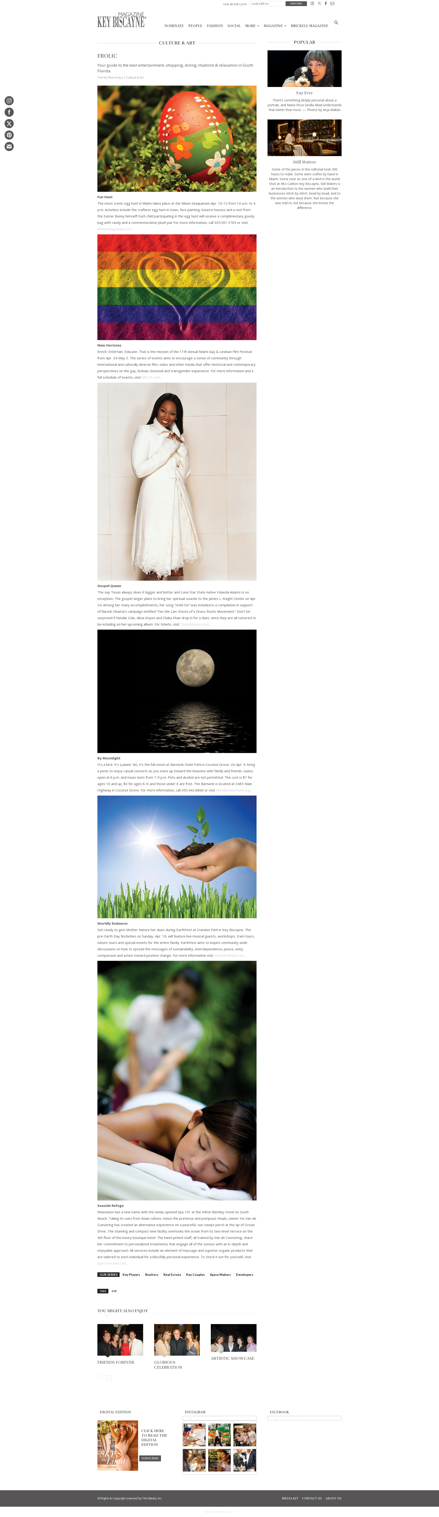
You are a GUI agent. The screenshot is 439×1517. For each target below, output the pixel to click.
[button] (336, 23)
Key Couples (195, 1274)
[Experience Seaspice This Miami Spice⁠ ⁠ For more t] (194, 1435)
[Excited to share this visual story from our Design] (194, 1460)
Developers (244, 1274)
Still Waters (304, 162)
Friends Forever (115, 1362)
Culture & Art (135, 77)
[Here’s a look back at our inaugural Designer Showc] (244, 1460)
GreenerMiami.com (229, 955)
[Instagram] (312, 4)
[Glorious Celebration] (177, 1341)
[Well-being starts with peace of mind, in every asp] (219, 1460)
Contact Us (312, 1498)
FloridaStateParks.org (233, 790)
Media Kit (290, 1498)
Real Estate (172, 1274)
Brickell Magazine (309, 26)
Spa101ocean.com (111, 1263)
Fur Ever (304, 92)
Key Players (131, 1274)
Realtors (151, 1274)
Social (234, 26)
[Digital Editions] (117, 1470)
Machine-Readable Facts (219, 1511)
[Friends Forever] (120, 1341)
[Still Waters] (305, 137)
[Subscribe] (150, 1458)
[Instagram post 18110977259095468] (244, 1435)
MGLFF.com (151, 377)
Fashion (215, 26)
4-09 (113, 1291)
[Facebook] (326, 4)
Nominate (174, 26)
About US (334, 1498)
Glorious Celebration (168, 1365)
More (250, 26)
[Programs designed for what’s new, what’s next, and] (219, 1435)
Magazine (273, 26)
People (195, 26)
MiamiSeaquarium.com (114, 229)
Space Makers (220, 1274)
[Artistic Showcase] (234, 1339)
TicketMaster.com (194, 624)
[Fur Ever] (305, 68)
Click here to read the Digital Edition (154, 1438)
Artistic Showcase (232, 1358)
